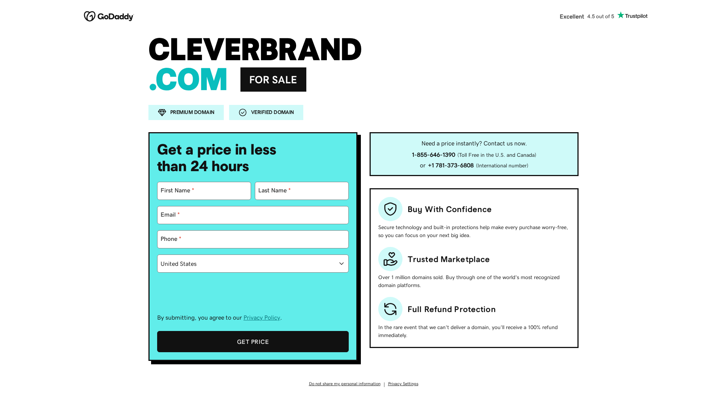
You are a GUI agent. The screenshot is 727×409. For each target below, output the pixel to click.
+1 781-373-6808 (451, 165)
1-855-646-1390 (433, 154)
